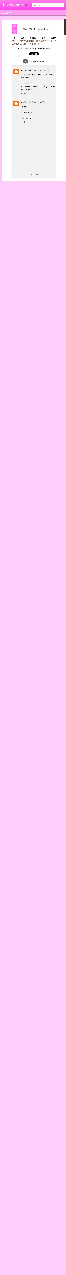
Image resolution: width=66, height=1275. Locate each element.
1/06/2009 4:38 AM (41, 70)
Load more (34, 174)
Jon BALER (26, 70)
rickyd (48, 48)
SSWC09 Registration (34, 29)
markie (24, 102)
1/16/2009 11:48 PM (37, 102)
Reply (23, 93)
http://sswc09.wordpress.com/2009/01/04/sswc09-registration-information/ (34, 42)
